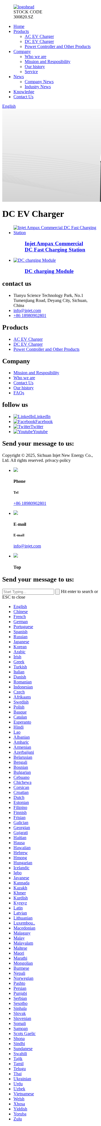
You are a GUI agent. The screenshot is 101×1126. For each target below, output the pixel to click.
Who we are (35, 56)
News (18, 76)
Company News (39, 81)
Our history (35, 66)
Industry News (38, 86)
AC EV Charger (39, 36)
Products (21, 31)
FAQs (18, 392)
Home (18, 26)
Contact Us (23, 96)
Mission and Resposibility (47, 61)
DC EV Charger (39, 41)
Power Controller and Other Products (58, 46)
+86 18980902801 (29, 315)
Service (31, 71)
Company (22, 51)
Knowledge (23, 91)
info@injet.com (27, 310)
